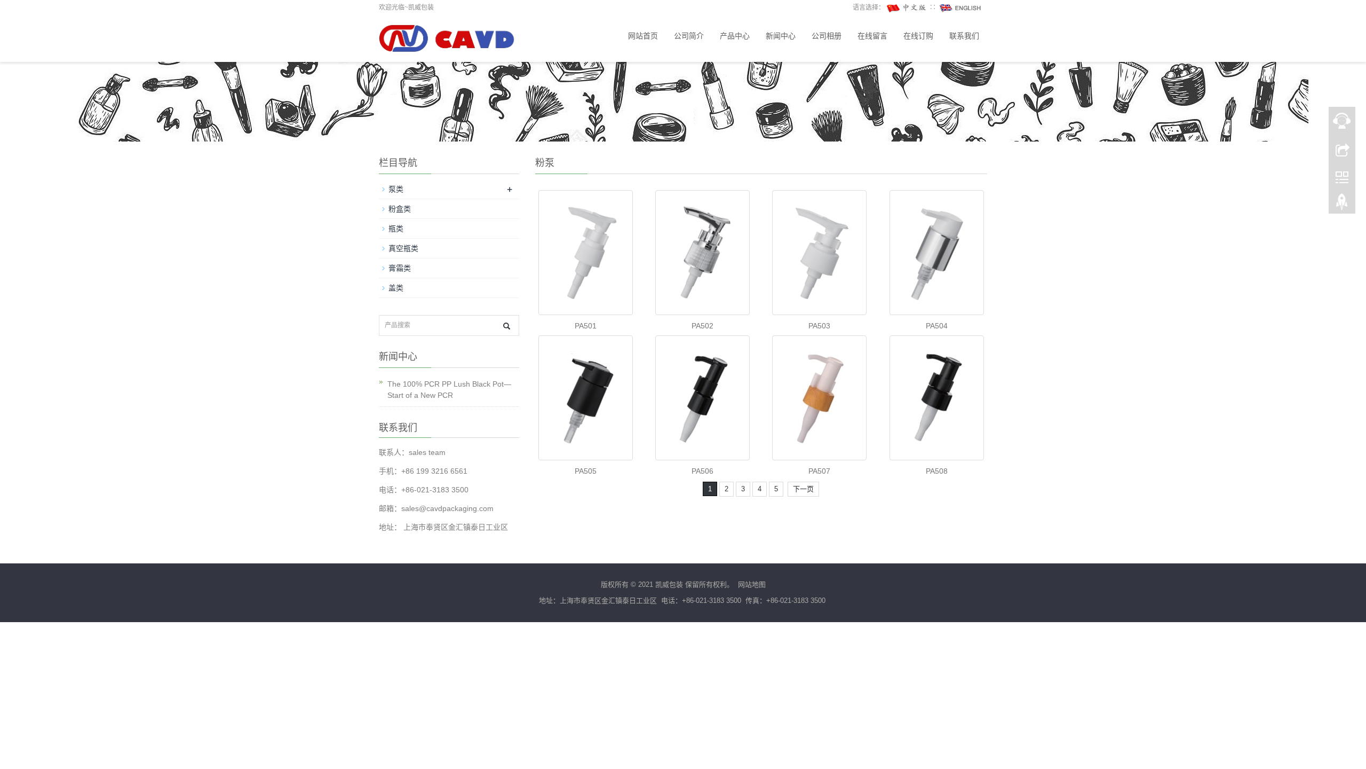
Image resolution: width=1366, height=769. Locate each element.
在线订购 (918, 36)
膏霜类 (399, 268)
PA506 (702, 471)
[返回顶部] (1342, 204)
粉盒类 (399, 209)
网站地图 (752, 584)
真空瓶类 (403, 248)
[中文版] (907, 7)
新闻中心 (781, 36)
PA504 (937, 325)
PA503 (819, 325)
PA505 (586, 471)
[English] (960, 7)
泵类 (395, 189)
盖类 (395, 288)
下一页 (803, 489)
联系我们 (964, 36)
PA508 (937, 471)
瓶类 (395, 228)
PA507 (819, 471)
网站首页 (643, 36)
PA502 (702, 325)
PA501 (586, 325)
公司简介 (689, 36)
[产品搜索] (507, 326)
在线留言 (872, 36)
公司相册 (826, 36)
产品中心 (735, 36)
